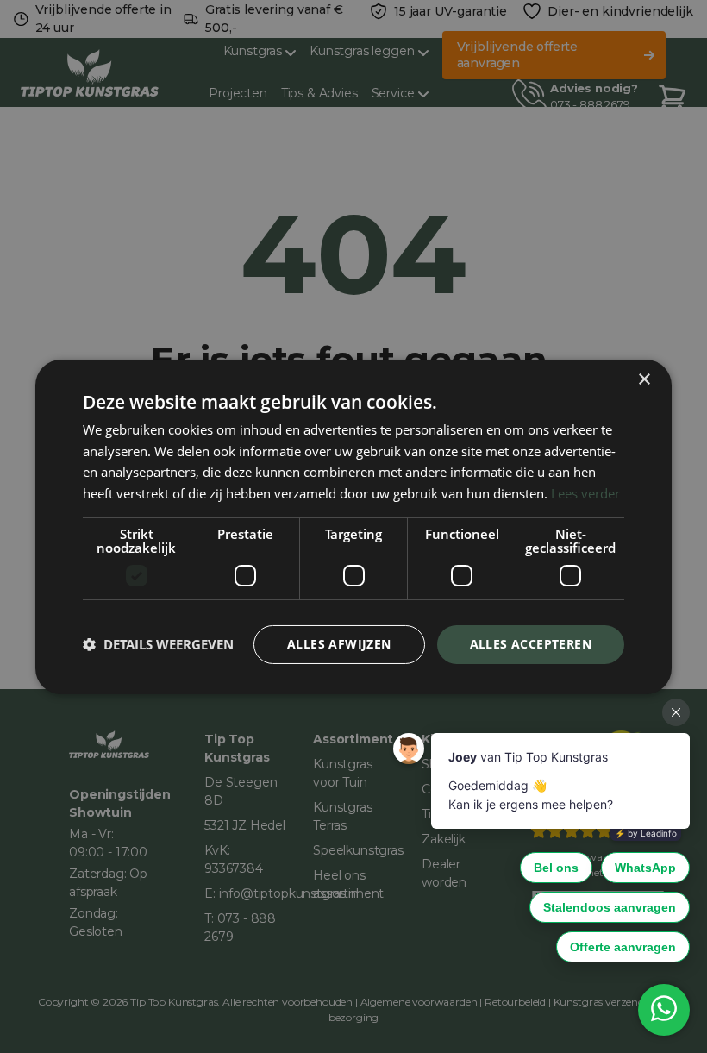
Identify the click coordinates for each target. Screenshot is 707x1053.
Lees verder (585, 493)
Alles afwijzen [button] (339, 644)
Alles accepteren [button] (530, 644)
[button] (158, 644)
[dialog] (353, 526)
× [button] (643, 379)
